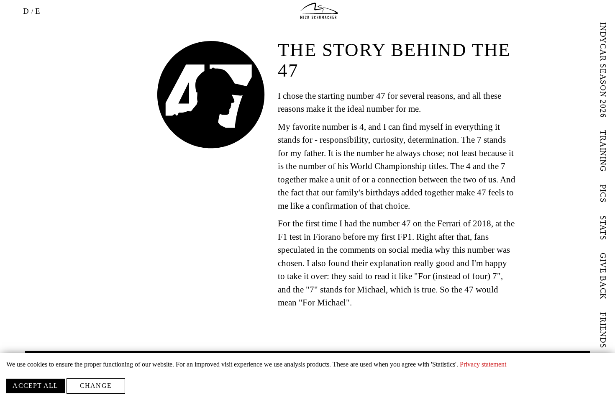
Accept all (35, 385)
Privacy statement (483, 364)
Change (96, 385)
